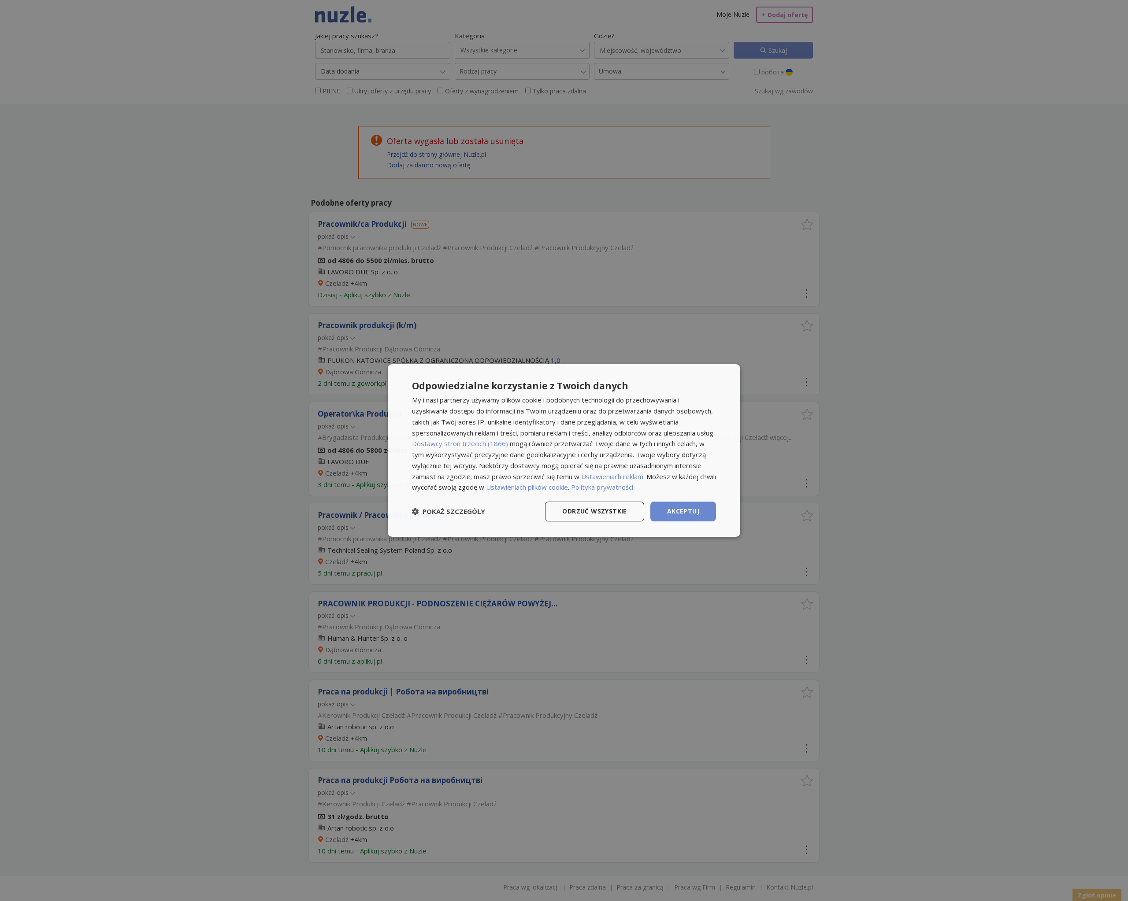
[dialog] (564, 450)
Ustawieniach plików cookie (527, 487)
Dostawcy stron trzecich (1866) (460, 443)
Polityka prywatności (602, 487)
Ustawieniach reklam (612, 476)
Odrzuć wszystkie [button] (594, 511)
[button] (448, 512)
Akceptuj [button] (683, 511)
